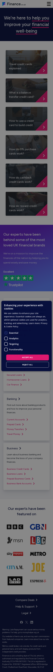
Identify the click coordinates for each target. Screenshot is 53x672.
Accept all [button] (27, 357)
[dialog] (26, 336)
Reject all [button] (27, 364)
